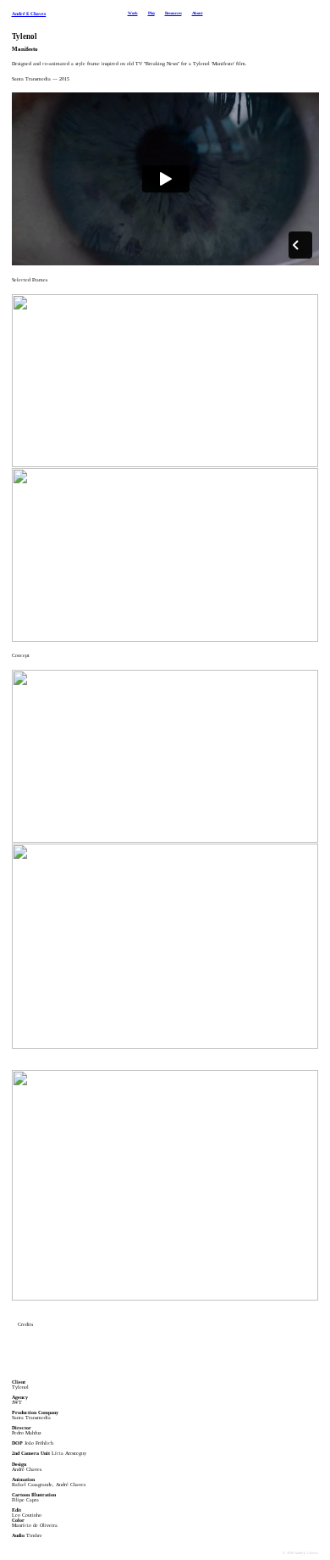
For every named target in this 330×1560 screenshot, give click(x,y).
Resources (173, 13)
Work (133, 13)
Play (151, 13)
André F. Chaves (29, 13)
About (197, 13)
